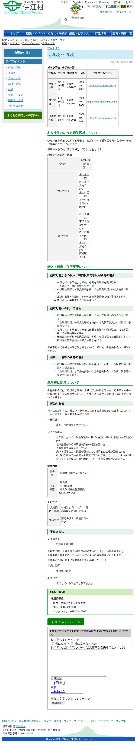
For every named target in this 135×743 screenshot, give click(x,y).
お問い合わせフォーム (66, 621)
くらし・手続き (57, 33)
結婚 (10, 89)
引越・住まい (15, 95)
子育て (12, 73)
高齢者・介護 (15, 100)
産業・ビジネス (79, 33)
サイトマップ (124, 12)
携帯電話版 (106, 12)
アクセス (20, 726)
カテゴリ (15, 40)
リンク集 (121, 721)
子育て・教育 (57, 40)
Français (90, 2)
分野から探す (22, 52)
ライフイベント (31, 43)
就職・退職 (14, 83)
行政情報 (100, 33)
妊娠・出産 (14, 67)
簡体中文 (104, 2)
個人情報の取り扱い (30, 721)
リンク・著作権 (52, 721)
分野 (24, 40)
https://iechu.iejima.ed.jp (102, 118)
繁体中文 (118, 2)
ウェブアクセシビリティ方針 (80, 721)
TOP (4, 40)
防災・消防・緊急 (122, 34)
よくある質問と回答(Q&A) (23, 115)
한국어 (129, 2)
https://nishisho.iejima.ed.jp (102, 101)
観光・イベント (36, 33)
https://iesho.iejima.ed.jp (102, 85)
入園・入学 (48, 43)
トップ (14, 33)
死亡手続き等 (15, 106)
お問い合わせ (9, 721)
